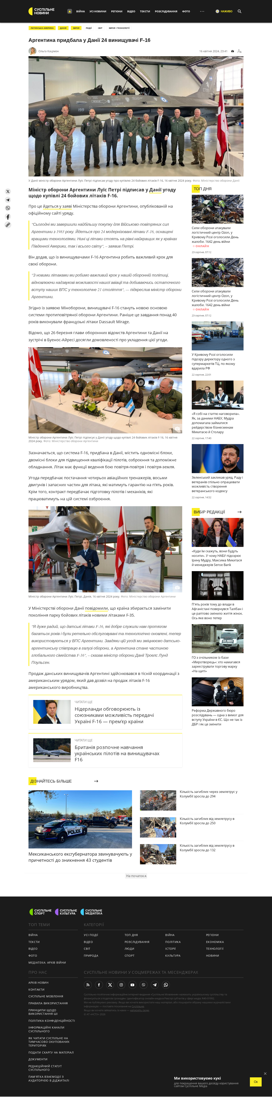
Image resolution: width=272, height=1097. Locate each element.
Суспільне (138, 1006)
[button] (7, 191)
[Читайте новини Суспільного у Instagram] (121, 985)
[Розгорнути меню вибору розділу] (69, 11)
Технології (215, 948)
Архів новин (38, 982)
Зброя (76, 28)
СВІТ (100, 28)
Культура (173, 955)
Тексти (145, 11)
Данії (155, 189)
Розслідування (166, 11)
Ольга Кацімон (48, 51)
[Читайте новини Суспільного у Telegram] (155, 985)
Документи (37, 1059)
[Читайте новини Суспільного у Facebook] (99, 985)
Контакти (36, 989)
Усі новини (98, 11)
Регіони (116, 11)
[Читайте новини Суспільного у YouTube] (132, 985)
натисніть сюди (139, 1010)
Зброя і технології (119, 28)
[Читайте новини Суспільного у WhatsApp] (166, 985)
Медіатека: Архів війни (47, 962)
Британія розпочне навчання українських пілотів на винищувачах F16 (117, 753)
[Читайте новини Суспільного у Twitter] (110, 985)
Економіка (215, 942)
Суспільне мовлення (45, 996)
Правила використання (48, 1003)
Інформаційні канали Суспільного (46, 1029)
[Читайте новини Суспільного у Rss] (88, 985)
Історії (170, 948)
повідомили (96, 608)
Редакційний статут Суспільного (45, 1068)
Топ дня (131, 935)
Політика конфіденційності (51, 1021)
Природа (91, 955)
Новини (212, 955)
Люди (129, 948)
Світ (87, 948)
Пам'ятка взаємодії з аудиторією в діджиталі (48, 1078)
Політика (173, 942)
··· (202, 11)
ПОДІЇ (89, 28)
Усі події (91, 935)
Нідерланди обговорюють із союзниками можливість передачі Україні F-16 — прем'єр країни (114, 715)
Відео (131, 11)
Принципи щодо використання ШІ (43, 1012)
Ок (256, 1082)
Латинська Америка (42, 28)
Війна (80, 11)
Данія (63, 28)
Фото (186, 11)
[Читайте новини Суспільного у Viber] (144, 985)
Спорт (130, 955)
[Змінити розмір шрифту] (240, 51)
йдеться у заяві (57, 206)
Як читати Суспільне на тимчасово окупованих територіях (48, 1041)
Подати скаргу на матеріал (51, 1052)
